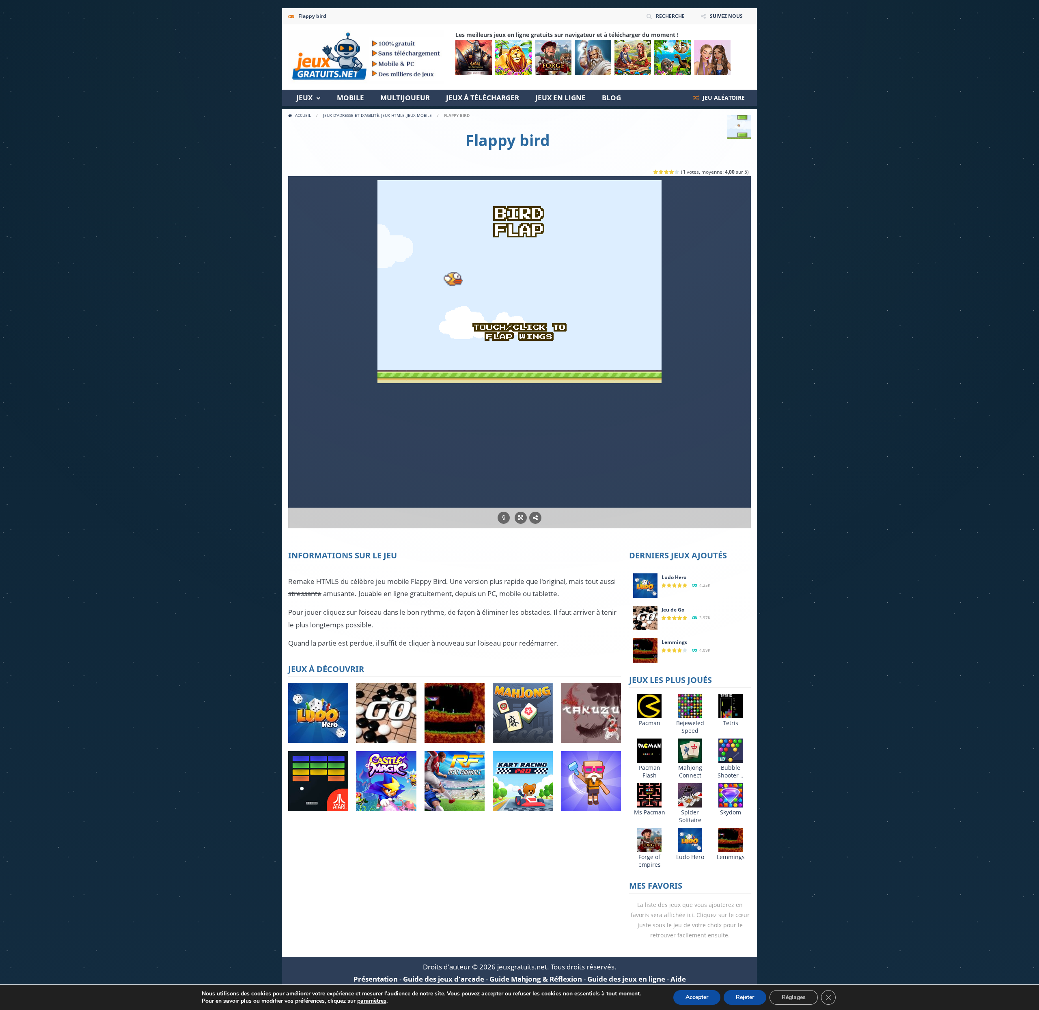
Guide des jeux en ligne (626, 979)
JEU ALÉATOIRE (723, 97)
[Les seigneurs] (473, 57)
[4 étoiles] (672, 172)
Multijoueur (405, 97)
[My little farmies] (632, 57)
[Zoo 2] (513, 57)
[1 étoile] (656, 172)
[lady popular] (712, 57)
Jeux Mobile (419, 115)
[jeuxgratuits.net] (366, 56)
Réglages (794, 997)
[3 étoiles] (666, 172)
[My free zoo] (672, 57)
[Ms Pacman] (649, 795)
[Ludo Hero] (645, 585)
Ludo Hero (674, 577)
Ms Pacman (649, 812)
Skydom (730, 812)
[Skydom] (730, 795)
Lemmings (674, 642)
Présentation (376, 979)
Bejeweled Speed (690, 726)
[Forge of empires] (553, 57)
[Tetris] (730, 705)
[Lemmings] (645, 650)
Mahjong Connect (690, 771)
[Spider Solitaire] (690, 795)
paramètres (371, 1001)
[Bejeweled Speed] (690, 705)
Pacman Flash (649, 771)
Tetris (730, 723)
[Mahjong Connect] (690, 750)
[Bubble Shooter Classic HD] (730, 750)
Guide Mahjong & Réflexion (535, 979)
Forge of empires (649, 860)
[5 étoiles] (677, 172)
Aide (678, 979)
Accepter (696, 997)
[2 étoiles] (661, 172)
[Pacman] (649, 705)
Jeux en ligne (560, 97)
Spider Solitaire (690, 816)
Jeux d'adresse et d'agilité (351, 115)
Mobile (350, 97)
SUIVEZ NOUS (726, 16)
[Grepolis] (593, 57)
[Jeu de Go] (645, 617)
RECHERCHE (670, 16)
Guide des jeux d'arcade (443, 979)
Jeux (304, 97)
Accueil (303, 115)
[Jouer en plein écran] (521, 518)
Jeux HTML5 (393, 115)
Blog (611, 97)
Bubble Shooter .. (731, 771)
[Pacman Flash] (649, 750)
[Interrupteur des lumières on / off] (504, 518)
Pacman (649, 723)
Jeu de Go (673, 609)
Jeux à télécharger (482, 97)
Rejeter (745, 997)
